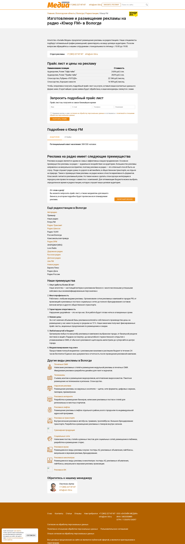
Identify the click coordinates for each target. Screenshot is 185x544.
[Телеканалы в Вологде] (49, 378)
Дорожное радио (55, 251)
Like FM (50, 261)
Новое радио (53, 264)
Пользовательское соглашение (114, 529)
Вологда (80, 13)
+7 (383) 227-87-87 (75, 54)
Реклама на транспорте (64, 418)
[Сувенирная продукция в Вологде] (49, 430)
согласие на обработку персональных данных (87, 113)
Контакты (59, 513)
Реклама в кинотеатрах (64, 457)
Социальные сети (62, 436)
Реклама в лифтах (62, 407)
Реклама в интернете (63, 396)
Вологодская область (65, 13)
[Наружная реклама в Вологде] (49, 389)
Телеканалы (59, 375)
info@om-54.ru (91, 54)
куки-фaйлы (17, 531)
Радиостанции (92, 13)
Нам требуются (91, 513)
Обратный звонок (125, 199)
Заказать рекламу (111, 5)
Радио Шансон (53, 228)
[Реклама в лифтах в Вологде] (49, 410)
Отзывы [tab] (68, 137)
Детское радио (54, 258)
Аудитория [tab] (54, 137)
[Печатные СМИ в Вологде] (49, 367)
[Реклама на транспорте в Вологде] (49, 421)
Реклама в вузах (61, 447)
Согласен (31, 535)
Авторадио (52, 212)
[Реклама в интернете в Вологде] (49, 400)
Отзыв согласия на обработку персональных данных (70, 533)
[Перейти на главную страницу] (58, 5)
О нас (49, 513)
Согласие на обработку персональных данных (67, 524)
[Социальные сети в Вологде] (49, 439)
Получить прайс (59, 119)
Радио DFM (52, 241)
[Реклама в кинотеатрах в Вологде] (49, 461)
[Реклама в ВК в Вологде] (49, 470)
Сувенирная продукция (64, 430)
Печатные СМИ (61, 364)
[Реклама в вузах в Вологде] (49, 450)
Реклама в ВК (60, 470)
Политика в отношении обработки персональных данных (72, 529)
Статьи (69, 513)
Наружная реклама (62, 386)
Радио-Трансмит (54, 225)
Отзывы (78, 513)
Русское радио (54, 255)
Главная (50, 13)
